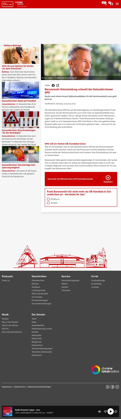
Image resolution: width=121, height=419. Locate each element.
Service (65, 276)
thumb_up (115, 411)
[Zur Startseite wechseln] (7, 4)
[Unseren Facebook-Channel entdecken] (112, 387)
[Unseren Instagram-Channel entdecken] (117, 387)
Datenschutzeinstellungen (39, 387)
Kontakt (35, 332)
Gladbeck (36, 287)
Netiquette (36, 335)
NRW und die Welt (40, 294)
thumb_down (105, 411)
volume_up (99, 411)
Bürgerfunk (37, 342)
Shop (34, 322)
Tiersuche (65, 290)
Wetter (64, 284)
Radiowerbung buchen (42, 329)
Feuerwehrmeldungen (41, 304)
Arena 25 (6, 280)
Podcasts (7, 276)
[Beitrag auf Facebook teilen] (53, 85)
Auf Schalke (37, 297)
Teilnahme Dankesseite (42, 352)
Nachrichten (39, 276)
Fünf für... (5, 329)
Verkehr (64, 287)
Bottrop (35, 284)
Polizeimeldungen (40, 300)
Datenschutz (37, 345)
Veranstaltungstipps (70, 280)
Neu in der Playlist (10, 322)
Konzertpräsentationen (12, 332)
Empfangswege (98, 280)
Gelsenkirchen (38, 280)
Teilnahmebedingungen (42, 348)
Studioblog (96, 284)
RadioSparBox (38, 325)
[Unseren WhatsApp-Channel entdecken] (108, 387)
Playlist (5, 319)
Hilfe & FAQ (37, 339)
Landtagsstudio (39, 290)
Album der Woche (10, 325)
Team (34, 319)
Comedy (95, 287)
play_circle (110, 411)
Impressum (37, 355)
